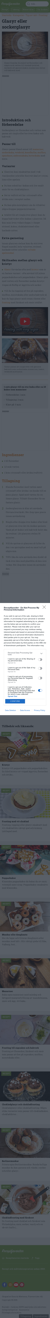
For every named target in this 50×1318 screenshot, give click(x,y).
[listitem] (25, 653)
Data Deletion (10, 710)
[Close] (45, 608)
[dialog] (25, 659)
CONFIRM (15, 701)
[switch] (40, 659)
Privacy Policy (39, 710)
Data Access (25, 710)
